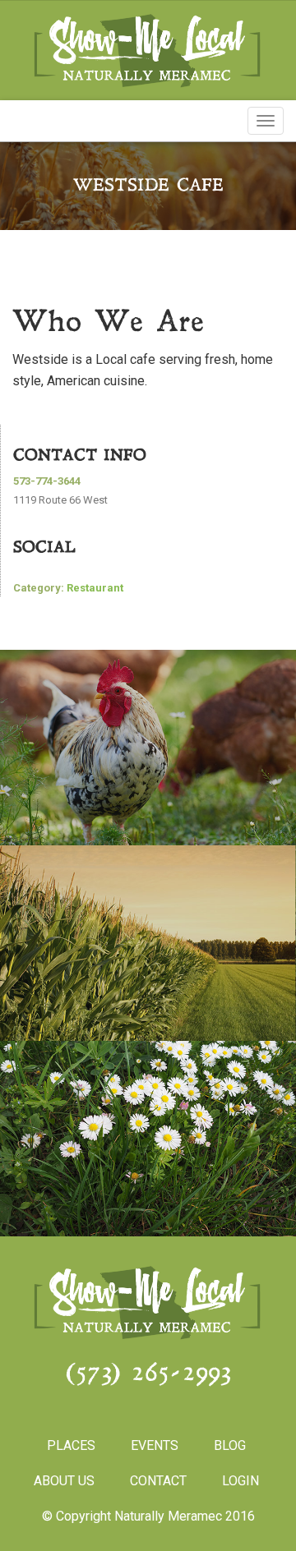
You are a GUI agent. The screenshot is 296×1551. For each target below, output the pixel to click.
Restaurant (95, 588)
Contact (158, 1481)
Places (71, 1445)
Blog (230, 1445)
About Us (64, 1481)
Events (154, 1445)
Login (240, 1481)
